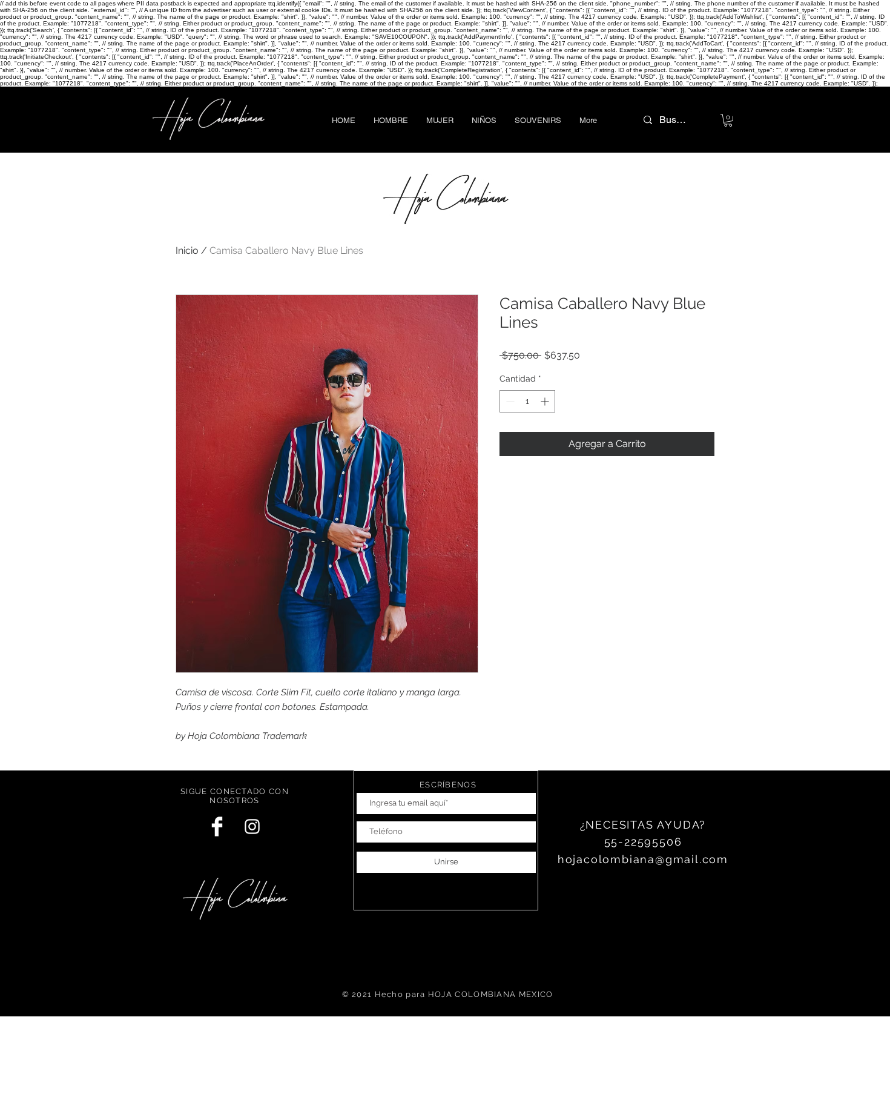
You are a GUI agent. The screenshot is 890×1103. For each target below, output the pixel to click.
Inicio (187, 250)
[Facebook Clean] (217, 826)
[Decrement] (508, 401)
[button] (390, 120)
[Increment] (545, 401)
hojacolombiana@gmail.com (643, 859)
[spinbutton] (527, 401)
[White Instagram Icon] (252, 826)
